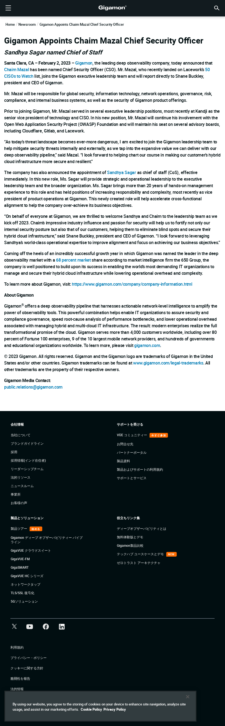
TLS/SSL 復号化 (22, 593)
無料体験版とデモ (130, 537)
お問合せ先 (125, 444)
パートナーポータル (132, 452)
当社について (20, 435)
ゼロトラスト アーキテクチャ (139, 562)
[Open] (8, 8)
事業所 (16, 494)
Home (10, 24)
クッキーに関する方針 (26, 668)
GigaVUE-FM (20, 559)
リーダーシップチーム (27, 469)
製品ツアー (19, 528)
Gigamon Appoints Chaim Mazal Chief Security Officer (82, 24)
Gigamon (83, 63)
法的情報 (17, 689)
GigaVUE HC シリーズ (27, 576)
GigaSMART (20, 567)
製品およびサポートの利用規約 (140, 469)
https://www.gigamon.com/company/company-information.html (132, 284)
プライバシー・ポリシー (28, 657)
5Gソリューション (24, 601)
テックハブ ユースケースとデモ (141, 554)
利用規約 (17, 647)
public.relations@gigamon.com (33, 387)
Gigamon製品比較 (130, 545)
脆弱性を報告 (20, 678)
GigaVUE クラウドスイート (31, 550)
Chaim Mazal (16, 69)
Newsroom (27, 24)
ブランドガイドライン (27, 443)
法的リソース (20, 477)
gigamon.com (147, 345)
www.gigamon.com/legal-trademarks (168, 363)
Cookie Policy (91, 709)
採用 (14, 452)
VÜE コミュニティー (132, 435)
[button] (217, 7)
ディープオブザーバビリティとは (141, 528)
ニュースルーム (22, 486)
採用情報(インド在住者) (28, 460)
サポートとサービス (132, 478)
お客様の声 (19, 503)
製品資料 (123, 461)
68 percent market (73, 260)
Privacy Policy (114, 709)
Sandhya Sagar (121, 172)
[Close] (188, 697)
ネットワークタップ (25, 584)
